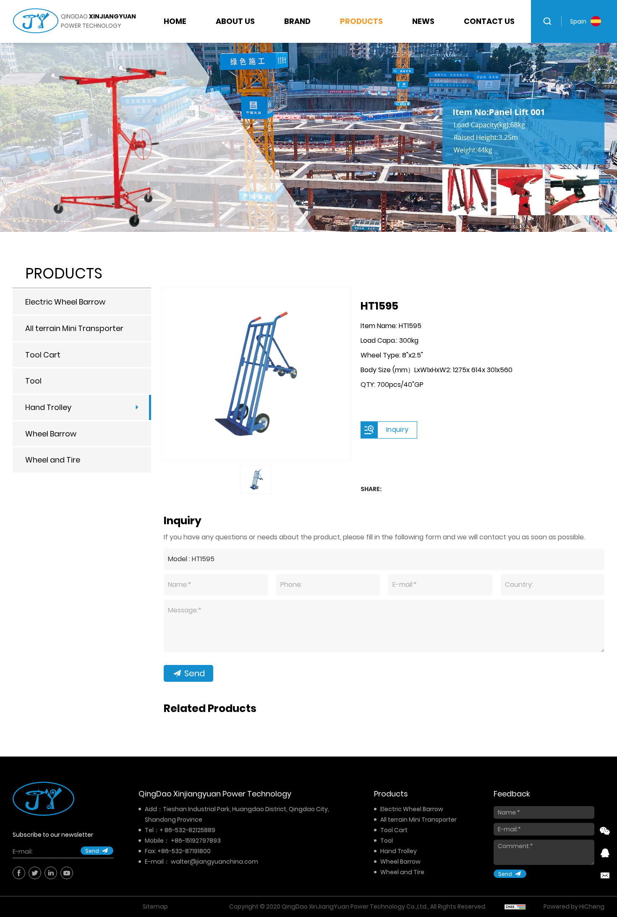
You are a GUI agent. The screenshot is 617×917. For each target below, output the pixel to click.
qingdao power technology (98, 21)
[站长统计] (515, 906)
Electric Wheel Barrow (65, 302)
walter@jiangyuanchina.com (214, 861)
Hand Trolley (48, 407)
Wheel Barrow (50, 433)
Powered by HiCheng (574, 906)
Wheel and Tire (52, 460)
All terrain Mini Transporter (74, 328)
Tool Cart (42, 354)
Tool (33, 381)
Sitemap (155, 906)
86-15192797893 (198, 840)
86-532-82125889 (190, 830)
